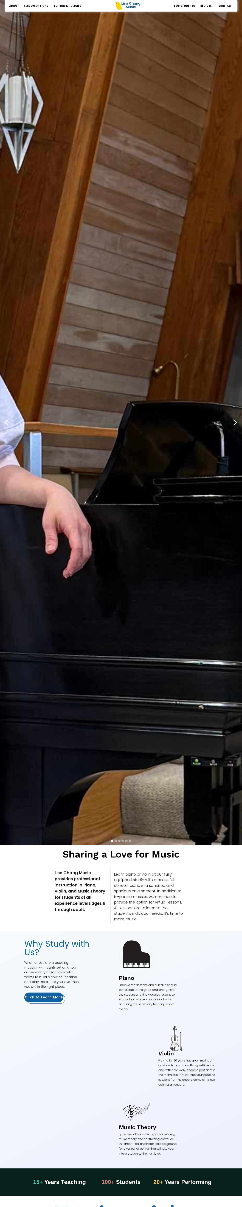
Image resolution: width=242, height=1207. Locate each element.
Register (206, 6)
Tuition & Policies (67, 6)
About (14, 6)
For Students (184, 6)
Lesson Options (36, 6)
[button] (7, 422)
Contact (226, 6)
